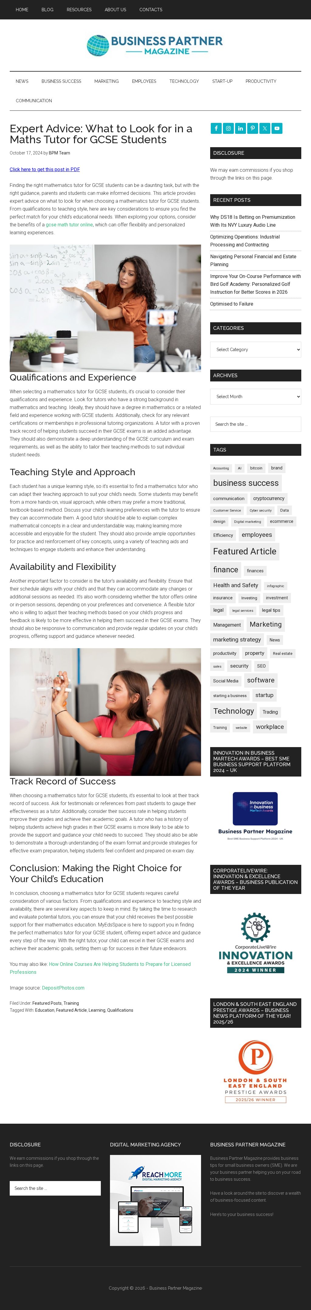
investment (277, 597)
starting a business (230, 695)
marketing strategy (237, 639)
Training (71, 1003)
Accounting (221, 468)
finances (255, 570)
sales (217, 667)
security (239, 666)
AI (239, 468)
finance (225, 569)
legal (218, 610)
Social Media (225, 681)
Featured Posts (47, 1003)
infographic (275, 586)
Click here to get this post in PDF (45, 169)
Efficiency (223, 535)
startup (264, 695)
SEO (261, 666)
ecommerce (281, 521)
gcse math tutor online (69, 225)
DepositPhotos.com (63, 988)
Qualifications (120, 1010)
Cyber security (261, 511)
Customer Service (227, 511)
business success (246, 483)
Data (284, 510)
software (261, 680)
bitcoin (256, 468)
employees (257, 534)
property (254, 653)
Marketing (266, 624)
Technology (233, 711)
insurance (223, 598)
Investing (249, 598)
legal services (242, 611)
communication (228, 498)
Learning (97, 1010)
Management (227, 625)
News (275, 640)
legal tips (271, 610)
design (219, 521)
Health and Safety (235, 585)
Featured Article (71, 1010)
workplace (270, 726)
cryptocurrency (269, 498)
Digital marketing (247, 522)
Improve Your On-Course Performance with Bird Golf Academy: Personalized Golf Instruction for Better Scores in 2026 (255, 284)
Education (44, 1010)
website (241, 728)
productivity (224, 653)
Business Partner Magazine (155, 45)
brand (276, 467)
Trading (270, 712)
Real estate (282, 653)
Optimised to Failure (231, 304)
